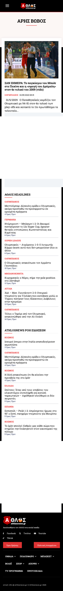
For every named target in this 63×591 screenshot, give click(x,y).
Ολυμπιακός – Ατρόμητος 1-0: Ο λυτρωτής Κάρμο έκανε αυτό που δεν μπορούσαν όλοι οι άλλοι (31, 247)
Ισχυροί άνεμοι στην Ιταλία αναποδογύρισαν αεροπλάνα (30, 343)
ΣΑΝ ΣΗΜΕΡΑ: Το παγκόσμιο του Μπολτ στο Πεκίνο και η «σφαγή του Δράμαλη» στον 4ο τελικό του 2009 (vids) (30, 86)
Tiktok (10, 538)
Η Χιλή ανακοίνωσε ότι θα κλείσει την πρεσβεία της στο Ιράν (26, 376)
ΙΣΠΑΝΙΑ (9, 407)
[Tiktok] (3, 538)
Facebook (11, 533)
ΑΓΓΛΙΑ (8, 289)
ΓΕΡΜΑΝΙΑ (10, 220)
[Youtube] (35, 533)
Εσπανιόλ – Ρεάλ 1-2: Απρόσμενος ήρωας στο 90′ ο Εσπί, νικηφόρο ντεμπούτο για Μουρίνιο (31, 412)
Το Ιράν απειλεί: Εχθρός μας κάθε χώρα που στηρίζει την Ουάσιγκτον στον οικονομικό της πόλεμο (31, 428)
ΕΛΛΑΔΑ (9, 386)
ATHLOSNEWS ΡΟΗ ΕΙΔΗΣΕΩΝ (25, 330)
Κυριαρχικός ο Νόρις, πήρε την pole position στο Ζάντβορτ (30, 279)
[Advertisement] (31, 147)
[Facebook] (3, 533)
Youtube (42, 533)
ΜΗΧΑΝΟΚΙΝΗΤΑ (14, 274)
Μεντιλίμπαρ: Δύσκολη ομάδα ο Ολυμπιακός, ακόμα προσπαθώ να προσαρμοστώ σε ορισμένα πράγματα (30, 208)
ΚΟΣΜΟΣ (9, 337)
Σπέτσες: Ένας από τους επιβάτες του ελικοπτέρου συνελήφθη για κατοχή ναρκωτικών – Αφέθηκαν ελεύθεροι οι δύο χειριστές (29, 394)
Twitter (27, 533)
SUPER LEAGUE (13, 241)
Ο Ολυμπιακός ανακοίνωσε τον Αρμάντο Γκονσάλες (28, 264)
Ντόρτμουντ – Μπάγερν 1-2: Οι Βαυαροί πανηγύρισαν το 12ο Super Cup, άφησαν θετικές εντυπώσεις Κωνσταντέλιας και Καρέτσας (28, 228)
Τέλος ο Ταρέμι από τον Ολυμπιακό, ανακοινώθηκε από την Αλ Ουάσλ (25, 315)
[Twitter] (20, 533)
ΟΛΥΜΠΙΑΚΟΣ (11, 95)
